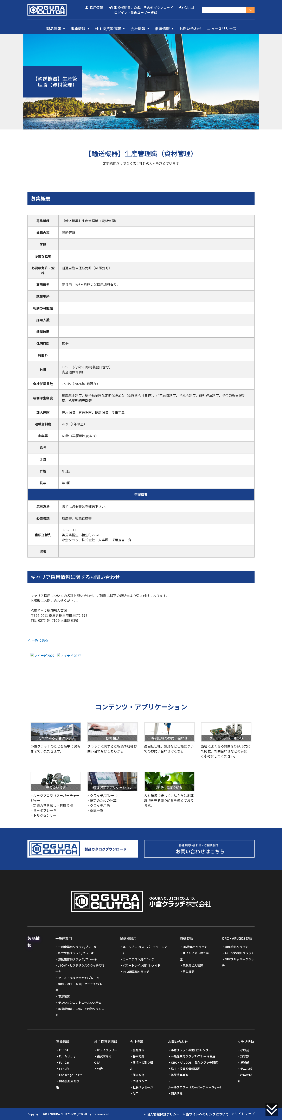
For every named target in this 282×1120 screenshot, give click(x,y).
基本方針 (138, 1056)
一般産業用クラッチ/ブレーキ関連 (193, 1056)
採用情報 (95, 7)
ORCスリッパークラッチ (238, 962)
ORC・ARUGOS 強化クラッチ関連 (194, 1062)
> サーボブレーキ (43, 810)
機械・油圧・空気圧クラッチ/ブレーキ (80, 987)
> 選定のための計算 (101, 800)
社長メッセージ (143, 1087)
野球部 (244, 1056)
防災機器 (188, 971)
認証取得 (138, 1075)
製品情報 (53, 28)
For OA (64, 1050)
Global (188, 7)
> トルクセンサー (43, 815)
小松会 (244, 1050)
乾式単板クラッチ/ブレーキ (76, 953)
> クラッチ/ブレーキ (102, 795)
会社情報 (137, 28)
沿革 (136, 1093)
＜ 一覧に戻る (37, 640)
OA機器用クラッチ (195, 947)
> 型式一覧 (95, 810)
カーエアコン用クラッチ (139, 959)
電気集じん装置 (193, 965)
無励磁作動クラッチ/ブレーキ (77, 959)
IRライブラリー (107, 1050)
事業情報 (78, 28)
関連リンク (140, 1081)
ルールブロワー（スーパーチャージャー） (195, 1087)
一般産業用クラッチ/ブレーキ (77, 947)
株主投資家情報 (108, 28)
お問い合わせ (190, 28)
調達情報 (162, 28)
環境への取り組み (141, 1065)
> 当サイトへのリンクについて (206, 1114)
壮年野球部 (244, 1078)
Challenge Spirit (70, 1075)
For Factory (67, 1056)
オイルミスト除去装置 (194, 956)
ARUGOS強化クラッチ (239, 953)
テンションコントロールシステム (80, 1002)
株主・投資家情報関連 (185, 1069)
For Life (64, 1069)
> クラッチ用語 (98, 805)
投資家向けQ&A (102, 1059)
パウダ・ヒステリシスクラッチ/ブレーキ (80, 968)
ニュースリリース (221, 28)
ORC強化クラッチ (236, 947)
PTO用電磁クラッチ (136, 971)
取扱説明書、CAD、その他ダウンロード (143, 7)
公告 (100, 1069)
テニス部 (246, 1069)
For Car (64, 1062)
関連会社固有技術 (67, 1084)
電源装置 (64, 996)
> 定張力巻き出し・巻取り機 (52, 805)
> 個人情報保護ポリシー (162, 1114)
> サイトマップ (243, 1113)
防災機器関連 (179, 1075)
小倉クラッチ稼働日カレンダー (191, 1050)
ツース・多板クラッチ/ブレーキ (79, 978)
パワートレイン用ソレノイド (141, 965)
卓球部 (244, 1062)
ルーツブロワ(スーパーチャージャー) (143, 950)
